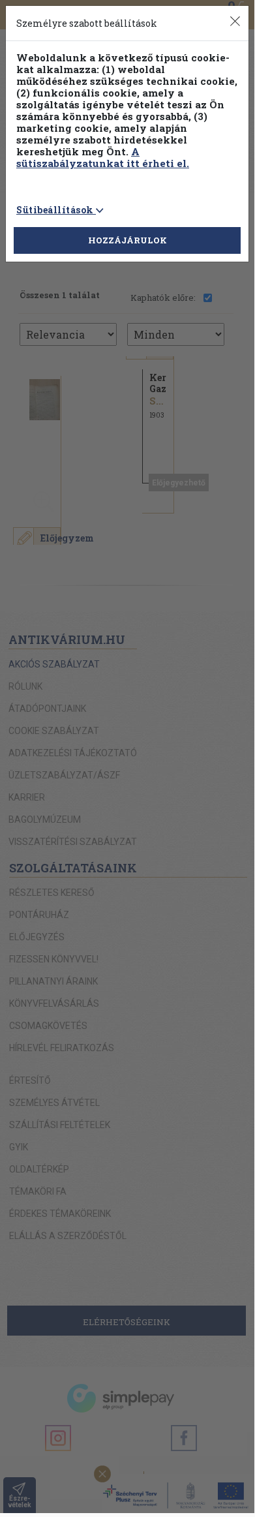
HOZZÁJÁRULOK (127, 240)
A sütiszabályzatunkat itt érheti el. (102, 157)
